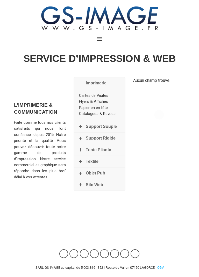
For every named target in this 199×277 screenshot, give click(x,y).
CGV (160, 267)
